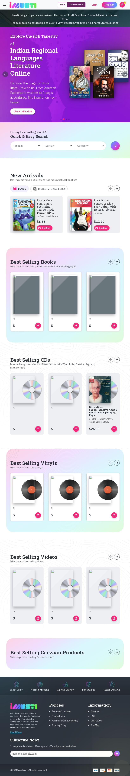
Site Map (95, 725)
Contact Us (96, 720)
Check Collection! (65, 102)
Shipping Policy (59, 725)
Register (109, 4)
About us (95, 711)
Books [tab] (22, 188)
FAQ (93, 716)
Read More (16, 732)
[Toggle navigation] (4, 4)
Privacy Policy (58, 716)
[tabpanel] (65, 215)
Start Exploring (110, 22)
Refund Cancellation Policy (65, 720)
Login (94, 4)
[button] (61, 119)
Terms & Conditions (61, 711)
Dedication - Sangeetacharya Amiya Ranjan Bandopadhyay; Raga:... (103, 411)
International (76, 4)
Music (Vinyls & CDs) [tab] (51, 188)
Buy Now (44, 228)
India (62, 4)
